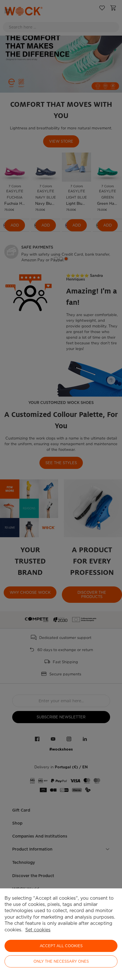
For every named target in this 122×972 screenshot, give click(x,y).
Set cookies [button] (38, 929)
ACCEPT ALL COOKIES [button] (61, 946)
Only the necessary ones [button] (61, 961)
